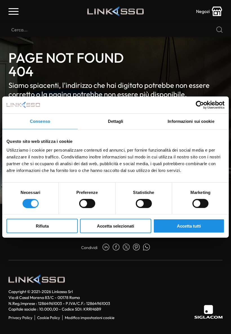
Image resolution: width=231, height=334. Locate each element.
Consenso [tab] (40, 121)
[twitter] (126, 248)
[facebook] (116, 248)
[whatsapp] (146, 248)
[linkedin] (106, 248)
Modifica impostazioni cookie (89, 317)
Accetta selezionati (115, 226)
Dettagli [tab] (115, 121)
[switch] (87, 203)
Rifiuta (42, 226)
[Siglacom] (208, 312)
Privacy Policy (20, 317)
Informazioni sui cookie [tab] (191, 121)
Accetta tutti (189, 226)
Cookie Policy (48, 317)
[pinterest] (136, 248)
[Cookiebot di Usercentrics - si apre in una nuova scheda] (200, 105)
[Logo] (115, 11)
